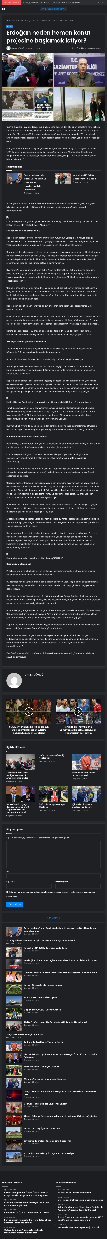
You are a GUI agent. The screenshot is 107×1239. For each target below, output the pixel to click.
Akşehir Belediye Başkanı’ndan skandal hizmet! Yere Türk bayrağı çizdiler (61, 1116)
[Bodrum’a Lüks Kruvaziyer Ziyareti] (14, 1001)
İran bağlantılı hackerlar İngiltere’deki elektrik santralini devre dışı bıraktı (61, 960)
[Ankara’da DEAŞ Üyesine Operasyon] (14, 1132)
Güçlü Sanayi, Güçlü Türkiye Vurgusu (42, 1009)
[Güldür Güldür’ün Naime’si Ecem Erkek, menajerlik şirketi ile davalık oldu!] (14, 976)
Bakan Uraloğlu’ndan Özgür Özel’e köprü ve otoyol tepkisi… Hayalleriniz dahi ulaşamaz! (35, 182)
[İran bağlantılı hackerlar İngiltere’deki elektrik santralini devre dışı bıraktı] (14, 964)
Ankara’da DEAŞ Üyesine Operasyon (42, 1128)
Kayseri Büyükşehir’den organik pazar (43, 985)
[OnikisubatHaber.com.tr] (53, 9)
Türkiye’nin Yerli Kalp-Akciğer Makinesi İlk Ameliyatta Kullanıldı (17, 775)
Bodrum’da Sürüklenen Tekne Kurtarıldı (83, 774)
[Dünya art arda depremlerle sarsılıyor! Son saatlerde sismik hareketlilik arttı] (14, 1095)
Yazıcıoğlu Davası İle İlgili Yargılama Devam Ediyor (49, 1153)
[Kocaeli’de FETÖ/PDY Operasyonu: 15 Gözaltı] (63, 178)
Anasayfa (12, 20)
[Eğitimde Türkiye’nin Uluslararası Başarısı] (86, 794)
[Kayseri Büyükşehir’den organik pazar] (14, 989)
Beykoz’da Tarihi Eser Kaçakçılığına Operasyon (47, 1141)
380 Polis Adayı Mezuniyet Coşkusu (52, 805)
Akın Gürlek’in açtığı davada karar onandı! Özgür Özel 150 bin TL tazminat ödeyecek (17, 808)
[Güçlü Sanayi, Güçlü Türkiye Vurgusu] (14, 1013)
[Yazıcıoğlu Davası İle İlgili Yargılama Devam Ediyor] (14, 1157)
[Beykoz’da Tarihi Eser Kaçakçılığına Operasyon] (14, 1145)
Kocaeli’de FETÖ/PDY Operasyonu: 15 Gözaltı (42, 2)
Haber (20, 20)
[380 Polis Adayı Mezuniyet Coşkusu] (53, 794)
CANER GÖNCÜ (17, 48)
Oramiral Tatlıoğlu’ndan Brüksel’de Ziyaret (45, 1103)
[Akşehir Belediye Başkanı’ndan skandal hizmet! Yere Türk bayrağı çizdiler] (14, 1120)
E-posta (10, 882)
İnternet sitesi (61, 882)
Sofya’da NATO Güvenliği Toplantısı (52, 756)
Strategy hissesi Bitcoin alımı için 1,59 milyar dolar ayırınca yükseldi (40, 940)
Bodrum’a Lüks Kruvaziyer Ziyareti (41, 997)
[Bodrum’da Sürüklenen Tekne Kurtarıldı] (86, 762)
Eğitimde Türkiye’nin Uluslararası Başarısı (82, 805)
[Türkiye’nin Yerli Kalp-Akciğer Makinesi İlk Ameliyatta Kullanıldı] (20, 762)
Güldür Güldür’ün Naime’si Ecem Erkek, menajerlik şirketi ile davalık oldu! (60, 972)
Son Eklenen (53, 917)
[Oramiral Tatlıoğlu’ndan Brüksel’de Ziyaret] (14, 1107)
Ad (8, 871)
